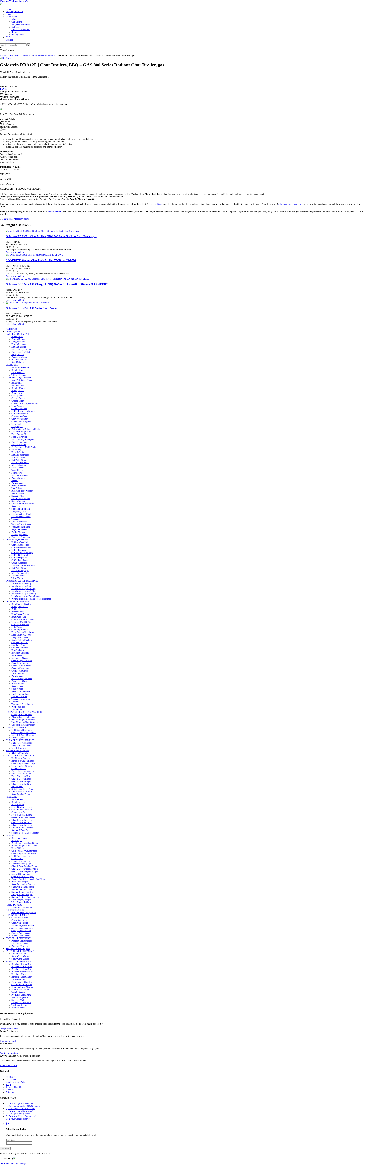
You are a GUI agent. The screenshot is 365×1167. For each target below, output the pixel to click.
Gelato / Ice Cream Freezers (23, 817)
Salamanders (17, 686)
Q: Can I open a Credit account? (20, 1108)
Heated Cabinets (18, 452)
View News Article (8, 1065)
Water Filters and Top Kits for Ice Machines (31, 599)
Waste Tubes (17, 578)
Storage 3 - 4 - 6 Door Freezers (25, 833)
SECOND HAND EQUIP (18, 948)
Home (8, 9)
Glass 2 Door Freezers (21, 822)
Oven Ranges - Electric (21, 660)
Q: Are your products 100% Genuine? (23, 1106)
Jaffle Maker (17, 655)
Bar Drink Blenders (20, 367)
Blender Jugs (17, 370)
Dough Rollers (18, 341)
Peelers (14, 480)
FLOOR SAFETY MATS (17, 750)
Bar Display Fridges (20, 758)
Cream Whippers (19, 563)
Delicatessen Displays (21, 863)
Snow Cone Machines (21, 956)
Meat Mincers (17, 467)
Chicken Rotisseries (20, 624)
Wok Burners (17, 709)
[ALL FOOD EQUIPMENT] (1, 4)
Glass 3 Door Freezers (21, 825)
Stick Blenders (18, 372)
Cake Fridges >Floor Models (24, 853)
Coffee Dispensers (19, 557)
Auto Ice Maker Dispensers (23, 912)
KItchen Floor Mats (20, 753)
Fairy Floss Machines (21, 745)
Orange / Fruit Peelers (21, 930)
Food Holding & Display (22, 439)
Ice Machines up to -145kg (23, 588)
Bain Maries (16, 383)
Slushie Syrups (18, 737)
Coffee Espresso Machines (23, 411)
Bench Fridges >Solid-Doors (24, 845)
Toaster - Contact (19, 696)
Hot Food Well (18, 457)
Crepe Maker (17, 424)
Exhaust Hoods (18, 979)
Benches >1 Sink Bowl (21, 964)
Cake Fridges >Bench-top (23, 763)
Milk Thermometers (20, 573)
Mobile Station (18, 992)
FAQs (8, 37)
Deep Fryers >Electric (21, 635)
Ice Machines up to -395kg (23, 591)
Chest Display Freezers (21, 807)
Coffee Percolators (19, 413)
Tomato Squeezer (19, 521)
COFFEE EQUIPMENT (17, 539)
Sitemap (22, 1163)
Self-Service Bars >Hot (21, 791)
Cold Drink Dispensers (21, 730)
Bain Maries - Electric (21, 604)
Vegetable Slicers (19, 529)
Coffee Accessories (20, 545)
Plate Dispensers (18, 485)
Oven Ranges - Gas (20, 663)
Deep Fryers (17, 426)
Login (16, 1)
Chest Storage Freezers (21, 809)
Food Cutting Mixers (20, 434)
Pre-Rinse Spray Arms (21, 995)
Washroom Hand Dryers (22, 907)
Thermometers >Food (21, 514)
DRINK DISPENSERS (16, 727)
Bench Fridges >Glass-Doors (24, 843)
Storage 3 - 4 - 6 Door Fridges (24, 897)
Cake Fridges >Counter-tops (24, 851)
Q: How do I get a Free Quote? (20, 1103)
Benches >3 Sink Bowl (21, 969)
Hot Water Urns (18, 460)
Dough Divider (18, 339)
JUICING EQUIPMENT (17, 915)
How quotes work (8, 1041)
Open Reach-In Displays (22, 876)
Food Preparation (19, 442)
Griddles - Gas (18, 645)
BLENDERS (12, 365)
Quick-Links (11, 16)
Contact (9, 40)
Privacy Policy (18, 34)
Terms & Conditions (20, 29)
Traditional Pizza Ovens (22, 704)
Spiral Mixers (17, 362)
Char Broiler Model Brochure (15, 219)
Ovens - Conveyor (19, 671)
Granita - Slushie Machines (23, 732)
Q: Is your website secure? (18, 1119)
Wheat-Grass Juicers (20, 935)
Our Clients (16, 22)
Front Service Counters (21, 982)
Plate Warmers (17, 488)
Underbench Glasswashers (23, 725)
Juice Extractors (18, 465)
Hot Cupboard (17, 650)
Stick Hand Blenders (20, 509)
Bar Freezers (17, 799)
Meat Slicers (17, 470)
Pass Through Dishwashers (23, 719)
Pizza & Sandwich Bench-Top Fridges (28, 879)
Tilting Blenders (18, 375)
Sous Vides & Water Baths (23, 503)
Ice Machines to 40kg (21, 583)
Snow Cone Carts (19, 953)
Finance (9, 14)
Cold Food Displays (20, 856)
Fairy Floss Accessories (22, 743)
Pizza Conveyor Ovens (21, 678)
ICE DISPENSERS (15, 910)
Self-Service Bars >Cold (22, 789)
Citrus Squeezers (19, 920)
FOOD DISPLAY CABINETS (20, 755)
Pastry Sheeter (17, 354)
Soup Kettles (17, 689)
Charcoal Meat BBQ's (21, 622)
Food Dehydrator (19, 437)
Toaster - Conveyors (20, 699)
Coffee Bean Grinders (21, 547)
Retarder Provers (19, 359)
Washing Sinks (18, 1007)
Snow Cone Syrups (20, 959)
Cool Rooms (17, 858)
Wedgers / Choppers (20, 537)
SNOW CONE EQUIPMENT (20, 951)
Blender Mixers (18, 388)
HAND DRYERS (14, 905)
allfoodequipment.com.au (289, 204)
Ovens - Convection (20, 668)
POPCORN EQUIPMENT (18, 938)
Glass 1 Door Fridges (21, 779)
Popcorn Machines (19, 943)
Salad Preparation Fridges (23, 884)
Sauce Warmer (18, 493)
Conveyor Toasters (19, 419)
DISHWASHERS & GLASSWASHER (24, 712)
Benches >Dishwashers (22, 971)
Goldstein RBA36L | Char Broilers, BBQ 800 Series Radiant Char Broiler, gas (51, 236)
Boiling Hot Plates (19, 606)
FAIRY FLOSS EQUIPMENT (20, 740)
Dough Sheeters (18, 347)
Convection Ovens (19, 416)
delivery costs (54, 211)
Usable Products (18, 748)
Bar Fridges (16, 840)
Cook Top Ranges (19, 629)
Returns (14, 32)
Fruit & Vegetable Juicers (22, 925)
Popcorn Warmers (19, 946)
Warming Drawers (19, 534)
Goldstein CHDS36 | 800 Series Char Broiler (31, 308)
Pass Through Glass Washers (24, 722)
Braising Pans (17, 611)
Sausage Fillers (18, 496)
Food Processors (18, 444)
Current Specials (13, 331)
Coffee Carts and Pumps (22, 552)
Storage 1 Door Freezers (22, 827)
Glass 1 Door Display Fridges (24, 866)
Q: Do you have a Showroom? (19, 1111)
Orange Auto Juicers (20, 933)
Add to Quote (18, 252)
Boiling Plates (17, 390)
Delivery (15, 27)
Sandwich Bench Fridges (22, 887)
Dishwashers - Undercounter (24, 717)
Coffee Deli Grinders (20, 555)
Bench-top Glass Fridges (22, 761)
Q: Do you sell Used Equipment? (21, 1116)
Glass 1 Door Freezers (21, 820)
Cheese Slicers (18, 401)
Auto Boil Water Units (21, 380)
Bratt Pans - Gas (18, 617)
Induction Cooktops (20, 653)
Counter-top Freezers (20, 812)
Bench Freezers (18, 802)
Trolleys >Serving (19, 1005)
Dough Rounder (18, 344)
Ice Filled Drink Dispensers (23, 735)
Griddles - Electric (19, 642)
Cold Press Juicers (19, 923)
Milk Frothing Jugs (20, 570)
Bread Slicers (17, 336)
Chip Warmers (17, 406)
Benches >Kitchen (19, 974)
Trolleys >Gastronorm (21, 1002)
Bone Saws (16, 393)
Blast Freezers (17, 804)
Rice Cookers (17, 683)
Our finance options (9, 1053)
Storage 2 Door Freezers (22, 830)
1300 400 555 (6, 1)
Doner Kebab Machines (22, 640)
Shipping (10, 1092)
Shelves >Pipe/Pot (19, 997)
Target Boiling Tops (20, 694)
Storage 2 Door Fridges (22, 894)
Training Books (18, 575)
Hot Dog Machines (20, 455)
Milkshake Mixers (19, 475)
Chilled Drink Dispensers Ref (24, 403)
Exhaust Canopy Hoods (22, 431)
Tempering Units (19, 511)
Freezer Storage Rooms (22, 815)
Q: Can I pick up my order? (18, 1113)
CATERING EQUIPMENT (18, 377)
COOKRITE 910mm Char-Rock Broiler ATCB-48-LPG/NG (41, 260)
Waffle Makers (18, 532)
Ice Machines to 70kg (21, 586)
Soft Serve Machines (20, 498)
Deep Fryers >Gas (19, 637)
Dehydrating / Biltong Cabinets (25, 429)
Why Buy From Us (14, 11)
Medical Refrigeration (21, 874)
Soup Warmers (18, 501)
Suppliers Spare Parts (21, 24)
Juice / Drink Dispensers (22, 928)
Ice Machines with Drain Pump (25, 596)
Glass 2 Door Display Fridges (24, 869)
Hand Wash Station (20, 989)
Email (160, 204)
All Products (11, 329)
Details (9, 252)
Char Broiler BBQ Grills (44, 55)
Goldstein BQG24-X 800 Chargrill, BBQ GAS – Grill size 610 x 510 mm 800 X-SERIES (57, 284)
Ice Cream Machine (20, 462)
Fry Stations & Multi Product (24, 447)
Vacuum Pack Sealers (21, 524)
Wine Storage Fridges (21, 902)
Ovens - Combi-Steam (21, 665)
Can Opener (16, 395)
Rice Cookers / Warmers (22, 491)
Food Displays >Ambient (22, 771)
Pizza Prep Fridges (19, 881)
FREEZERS (11, 797)
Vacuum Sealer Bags (20, 527)
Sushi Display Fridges (21, 794)
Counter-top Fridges (20, 861)
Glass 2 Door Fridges (21, 781)
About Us (15, 19)
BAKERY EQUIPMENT (17, 334)
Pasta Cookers (17, 673)
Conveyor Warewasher (21, 714)
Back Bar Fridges (19, 838)
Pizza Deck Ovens (19, 681)
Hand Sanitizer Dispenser (22, 987)
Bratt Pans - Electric (20, 614)
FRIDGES (10, 835)
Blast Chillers (17, 848)
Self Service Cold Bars (21, 889)
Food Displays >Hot (20, 352)
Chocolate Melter (19, 408)
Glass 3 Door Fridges (21, 784)
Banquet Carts (17, 385)
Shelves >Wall (17, 1000)
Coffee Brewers (18, 550)
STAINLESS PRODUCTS (18, 961)
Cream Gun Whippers (21, 421)
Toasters (15, 519)
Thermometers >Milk (21, 516)
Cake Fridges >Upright (21, 766)
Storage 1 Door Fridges (22, 892)
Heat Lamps (16, 449)
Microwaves (17, 473)
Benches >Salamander (21, 977)
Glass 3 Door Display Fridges (24, 871)
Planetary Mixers (19, 357)
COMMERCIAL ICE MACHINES (22, 581)
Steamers (15, 506)
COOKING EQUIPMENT (19, 55)
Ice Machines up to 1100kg (23, 593)
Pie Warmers (17, 483)
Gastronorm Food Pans (21, 984)
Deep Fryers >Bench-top (22, 632)
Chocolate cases (18, 768)
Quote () (23, 1)
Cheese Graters (18, 398)
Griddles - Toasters (19, 647)
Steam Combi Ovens (20, 691)
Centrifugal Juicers (19, 917)
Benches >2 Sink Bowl (21, 966)
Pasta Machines (18, 478)
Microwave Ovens (19, 658)
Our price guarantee (9, 1028)
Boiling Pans (17, 609)
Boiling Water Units (20, 542)
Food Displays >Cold (21, 349)
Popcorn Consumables (21, 941)
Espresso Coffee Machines (23, 565)
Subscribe (5, 1148)
